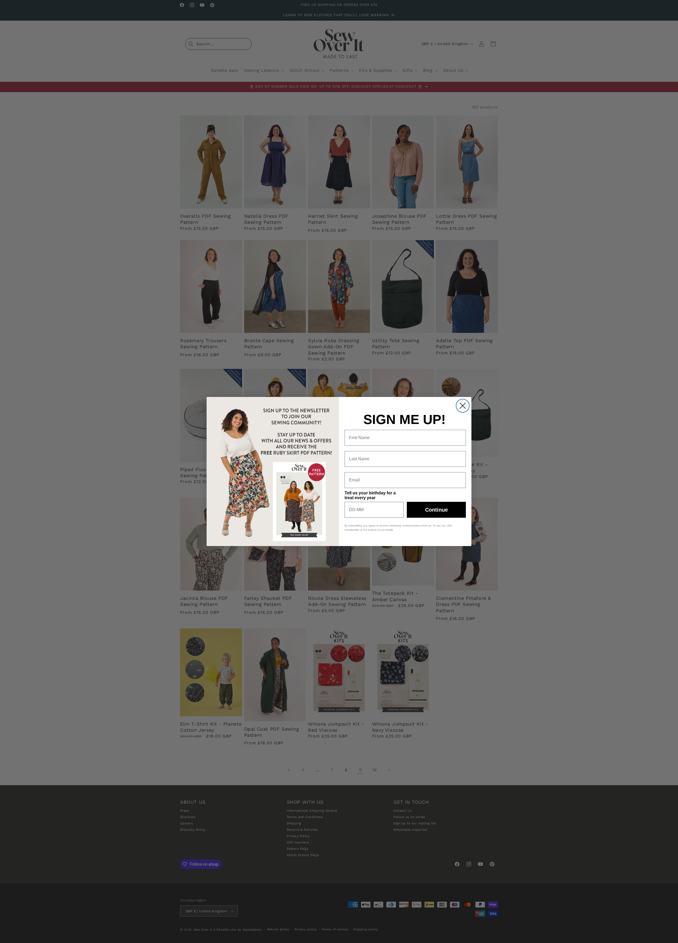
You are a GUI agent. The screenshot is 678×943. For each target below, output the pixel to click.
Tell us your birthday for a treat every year (370, 495)
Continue (436, 510)
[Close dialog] (462, 405)
